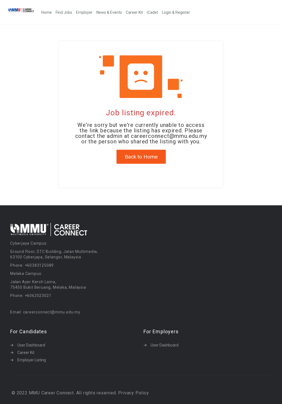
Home (46, 12)
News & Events (109, 12)
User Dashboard (31, 345)
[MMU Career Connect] (23, 10)
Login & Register (176, 12)
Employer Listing (31, 360)
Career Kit (134, 12)
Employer (84, 12)
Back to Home (141, 157)
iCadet (152, 12)
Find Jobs (64, 12)
